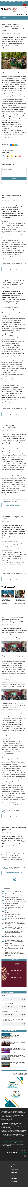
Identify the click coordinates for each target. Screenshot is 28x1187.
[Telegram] (26, 14)
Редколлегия (14, 1169)
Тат (21, 5)
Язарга (14, 178)
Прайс (14, 1175)
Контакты (14, 1178)
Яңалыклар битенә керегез (12, 269)
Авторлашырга (7, 182)
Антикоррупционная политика (8, 1139)
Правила (14, 1172)
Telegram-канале (6, 265)
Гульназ (13, 200)
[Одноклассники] (13, 145)
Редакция (14, 1167)
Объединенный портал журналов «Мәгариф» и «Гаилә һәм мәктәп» (13, 2)
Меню (4, 17)
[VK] (17, 14)
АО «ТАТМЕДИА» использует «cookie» (10, 1141)
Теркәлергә (20, 182)
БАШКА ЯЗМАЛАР (14, 959)
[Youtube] (22, 14)
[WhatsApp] (15, 145)
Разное (14, 1184)
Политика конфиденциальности (9, 1147)
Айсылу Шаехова (15, 33)
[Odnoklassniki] (24, 14)
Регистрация (21, 7)
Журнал (14, 1164)
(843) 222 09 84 (23, 1152)
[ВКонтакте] (11, 145)
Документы (14, 1181)
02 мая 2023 (6, 624)
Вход (26, 7)
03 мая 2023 (6, 33)
